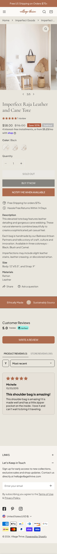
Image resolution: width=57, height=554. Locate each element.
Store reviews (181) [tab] (42, 353)
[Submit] (50, 485)
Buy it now (28, 183)
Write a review (28, 339)
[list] (28, 60)
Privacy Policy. (13, 497)
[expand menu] (4, 11)
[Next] (33, 94)
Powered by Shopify (36, 536)
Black (5, 147)
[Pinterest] (12, 509)
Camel (23, 147)
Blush (14, 147)
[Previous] (23, 94)
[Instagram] (21, 509)
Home (5, 20)
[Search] (44, 11)
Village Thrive (18, 536)
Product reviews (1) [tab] (15, 353)
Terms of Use (46, 494)
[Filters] (5, 363)
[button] (51, 11)
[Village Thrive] (27, 11)
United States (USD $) (18, 516)
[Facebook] (4, 509)
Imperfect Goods (25, 20)
